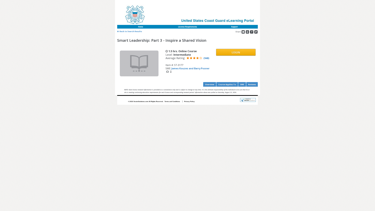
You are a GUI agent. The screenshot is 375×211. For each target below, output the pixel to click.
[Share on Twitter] (256, 31)
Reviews (252, 84)
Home (140, 27)
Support (234, 27)
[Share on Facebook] (252, 31)
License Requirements (187, 27)
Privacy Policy (189, 101)
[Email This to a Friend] (243, 31)
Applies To (227, 84)
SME (242, 84)
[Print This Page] (248, 31)
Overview (209, 84)
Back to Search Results (131, 31)
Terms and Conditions (172, 101)
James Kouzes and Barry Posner (190, 68)
